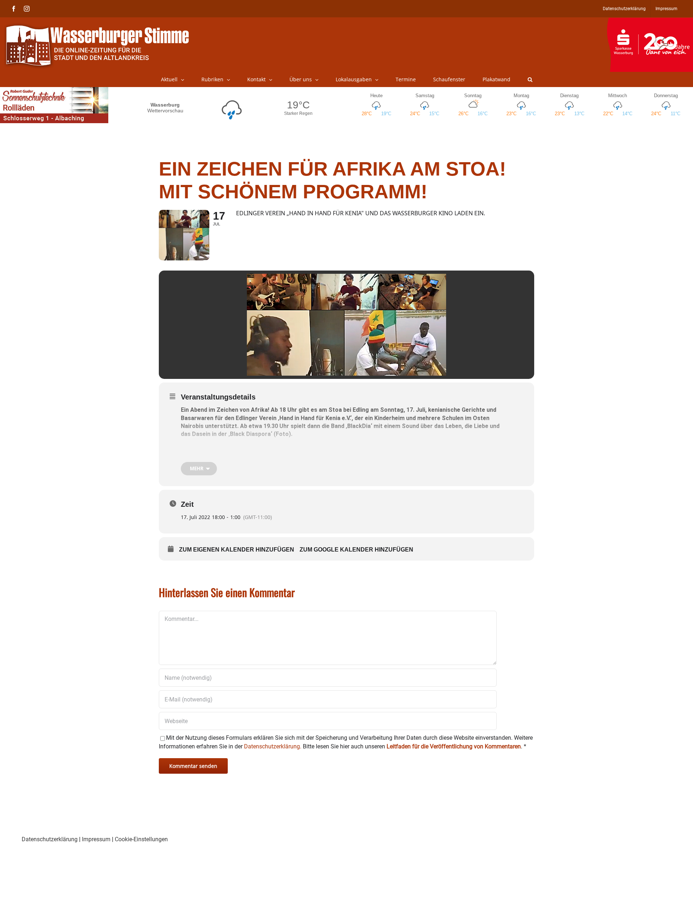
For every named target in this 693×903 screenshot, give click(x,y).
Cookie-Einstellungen (141, 839)
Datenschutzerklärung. (272, 746)
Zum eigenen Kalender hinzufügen (236, 549)
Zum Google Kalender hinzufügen (356, 549)
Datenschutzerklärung (50, 839)
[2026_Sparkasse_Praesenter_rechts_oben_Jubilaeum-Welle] (650, 21)
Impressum (96, 839)
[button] (530, 79)
